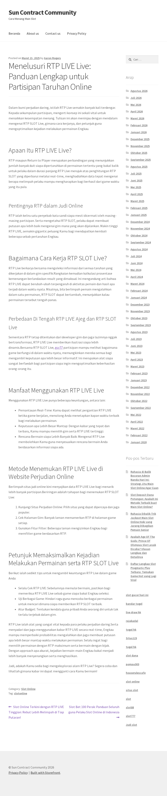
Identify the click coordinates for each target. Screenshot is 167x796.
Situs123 (131, 638)
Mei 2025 (136, 187)
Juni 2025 (136, 180)
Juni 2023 (136, 346)
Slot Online (28, 689)
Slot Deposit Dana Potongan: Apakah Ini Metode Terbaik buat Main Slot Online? (144, 501)
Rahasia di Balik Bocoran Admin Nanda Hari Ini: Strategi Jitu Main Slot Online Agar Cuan (144, 480)
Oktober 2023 (139, 318)
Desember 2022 (140, 387)
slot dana (132, 655)
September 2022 (141, 408)
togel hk (131, 629)
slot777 (130, 716)
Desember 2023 (140, 304)
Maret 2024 (137, 284)
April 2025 (137, 194)
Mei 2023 (136, 352)
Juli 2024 (136, 256)
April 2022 (137, 421)
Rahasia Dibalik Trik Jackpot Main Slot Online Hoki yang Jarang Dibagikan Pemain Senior (143, 522)
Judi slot (131, 725)
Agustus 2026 (139, 91)
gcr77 (59, 347)
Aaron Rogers (52, 58)
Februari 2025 (139, 208)
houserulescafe (136, 673)
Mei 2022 (136, 415)
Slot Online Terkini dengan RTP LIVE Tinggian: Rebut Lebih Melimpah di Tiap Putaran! (36, 712)
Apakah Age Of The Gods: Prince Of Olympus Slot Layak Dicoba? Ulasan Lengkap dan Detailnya (143, 547)
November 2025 (140, 146)
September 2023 (141, 325)
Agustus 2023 (139, 332)
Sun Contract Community (42, 12)
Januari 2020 (139, 442)
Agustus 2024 (139, 249)
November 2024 (140, 228)
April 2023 (137, 359)
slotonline (20, 693)
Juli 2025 (136, 173)
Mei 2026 (136, 105)
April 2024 (137, 277)
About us (33, 33)
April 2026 (137, 111)
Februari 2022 (139, 435)
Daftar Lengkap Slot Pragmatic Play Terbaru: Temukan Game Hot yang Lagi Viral (143, 572)
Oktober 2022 (139, 401)
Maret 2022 (137, 428)
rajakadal (132, 621)
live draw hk (133, 612)
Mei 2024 (136, 270)
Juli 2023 (136, 339)
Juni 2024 (136, 263)
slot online (133, 681)
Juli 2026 (136, 98)
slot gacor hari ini (137, 595)
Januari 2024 (139, 297)
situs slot (132, 690)
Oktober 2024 (139, 235)
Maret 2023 (137, 366)
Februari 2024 (139, 290)
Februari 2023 (139, 373)
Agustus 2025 (139, 166)
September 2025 (141, 160)
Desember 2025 (140, 139)
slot (128, 699)
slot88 (130, 707)
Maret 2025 (137, 201)
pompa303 (132, 664)
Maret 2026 (137, 118)
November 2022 (140, 394)
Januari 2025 (139, 215)
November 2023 (140, 311)
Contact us (52, 33)
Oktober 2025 (139, 153)
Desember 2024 (140, 222)
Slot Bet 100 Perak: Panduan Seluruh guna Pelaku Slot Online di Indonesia (93, 709)
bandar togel (134, 604)
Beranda (14, 33)
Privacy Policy (76, 33)
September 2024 (141, 242)
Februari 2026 (139, 125)
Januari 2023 (139, 380)
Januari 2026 (139, 132)
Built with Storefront (45, 773)
